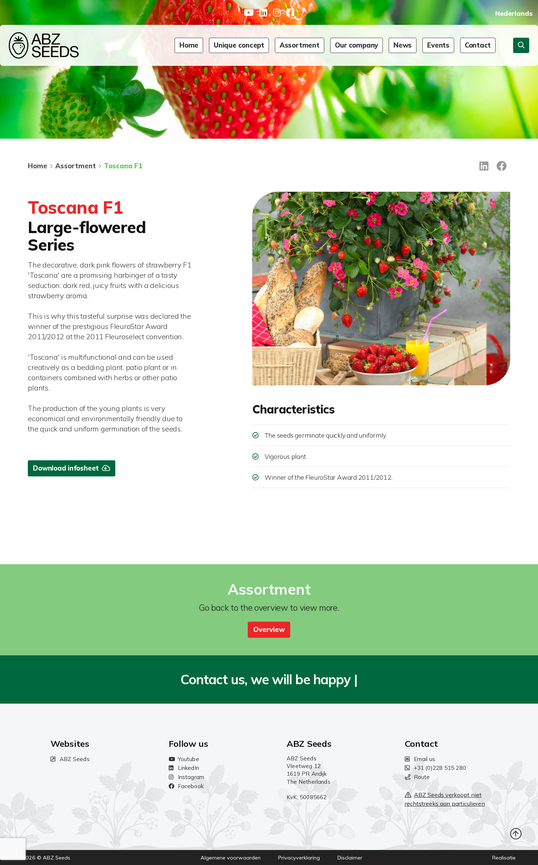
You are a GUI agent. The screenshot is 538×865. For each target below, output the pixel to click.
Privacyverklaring (299, 857)
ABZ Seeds (75, 759)
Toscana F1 (123, 166)
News (402, 45)
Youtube (188, 759)
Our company (356, 45)
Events (438, 45)
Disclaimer (349, 857)
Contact (478, 45)
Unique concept (239, 45)
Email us (425, 759)
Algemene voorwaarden (231, 857)
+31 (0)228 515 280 (440, 767)
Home (188, 45)
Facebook (191, 786)
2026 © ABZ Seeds (46, 857)
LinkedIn (188, 767)
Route (422, 777)
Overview (268, 629)
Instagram (191, 777)
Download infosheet (66, 468)
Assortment (300, 45)
